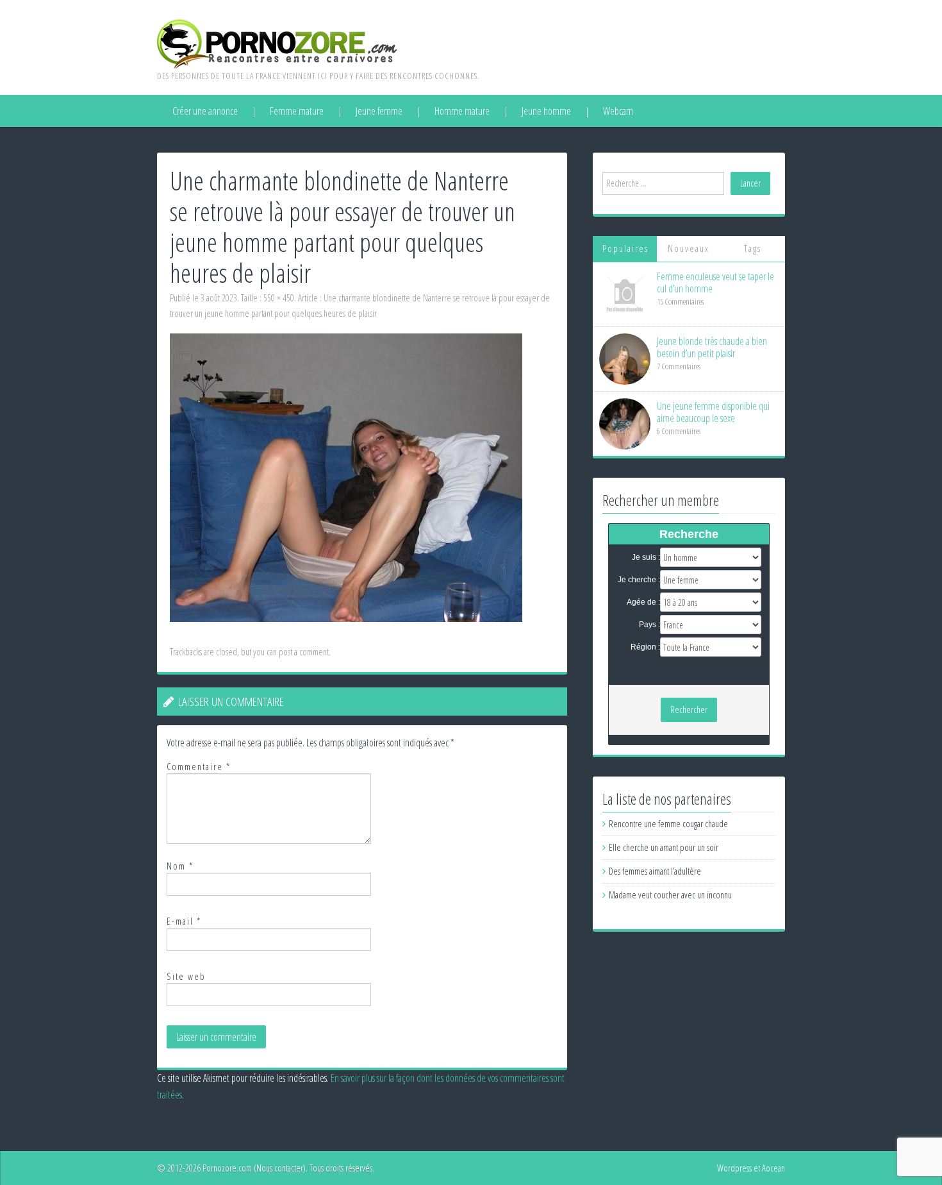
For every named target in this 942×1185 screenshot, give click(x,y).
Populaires (625, 248)
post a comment (304, 652)
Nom (180, 866)
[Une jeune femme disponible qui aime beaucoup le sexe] (624, 423)
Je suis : (646, 557)
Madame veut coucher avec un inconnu (670, 895)
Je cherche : (639, 579)
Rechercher (688, 709)
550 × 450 (278, 298)
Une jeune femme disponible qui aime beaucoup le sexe (713, 412)
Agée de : (643, 602)
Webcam (618, 111)
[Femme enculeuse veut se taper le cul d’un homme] (624, 293)
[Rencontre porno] (277, 43)
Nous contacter (279, 1168)
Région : (645, 647)
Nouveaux (688, 248)
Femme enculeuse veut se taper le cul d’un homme (715, 282)
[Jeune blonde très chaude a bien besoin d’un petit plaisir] (624, 358)
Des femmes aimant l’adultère (655, 871)
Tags (752, 248)
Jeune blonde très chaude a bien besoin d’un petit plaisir (712, 347)
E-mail (184, 921)
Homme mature (462, 111)
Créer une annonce (205, 111)
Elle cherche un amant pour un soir (663, 847)
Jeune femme (379, 111)
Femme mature (297, 111)
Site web (186, 976)
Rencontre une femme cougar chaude (668, 824)
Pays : (649, 624)
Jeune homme (546, 111)
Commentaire (199, 767)
